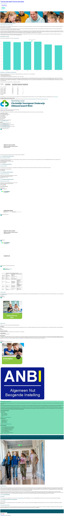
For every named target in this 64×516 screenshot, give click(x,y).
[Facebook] (1, 514)
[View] (0, 129)
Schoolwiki (2, 515)
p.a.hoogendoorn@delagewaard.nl (5, 127)
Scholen (3, 7)
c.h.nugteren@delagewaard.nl (4, 120)
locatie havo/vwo (4, 4)
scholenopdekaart (16, 38)
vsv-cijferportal (56, 96)
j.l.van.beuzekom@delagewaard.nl (5, 125)
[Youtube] (3, 514)
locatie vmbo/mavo (4, 5)
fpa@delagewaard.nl (4, 294)
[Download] (1, 129)
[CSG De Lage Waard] (12, 1)
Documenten (3, 8)
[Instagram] (2, 514)
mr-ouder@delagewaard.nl (7, 417)
